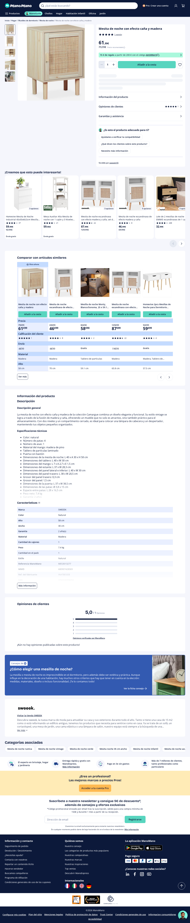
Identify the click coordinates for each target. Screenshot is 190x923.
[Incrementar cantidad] (114, 64)
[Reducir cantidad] (102, 64)
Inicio (7, 20)
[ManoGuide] (183, 915)
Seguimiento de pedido (16, 846)
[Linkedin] (127, 874)
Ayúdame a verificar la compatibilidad (120, 137)
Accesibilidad (95, 919)
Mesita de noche (47, 20)
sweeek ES (114, 163)
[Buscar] (42, 6)
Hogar (14, 20)
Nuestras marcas (73, 859)
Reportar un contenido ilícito (19, 864)
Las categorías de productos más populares (87, 850)
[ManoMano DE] (89, 885)
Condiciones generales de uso (130, 914)
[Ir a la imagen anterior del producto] (23, 62)
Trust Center (106, 914)
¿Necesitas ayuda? (14, 855)
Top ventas (70, 868)
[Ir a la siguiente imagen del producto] (87, 62)
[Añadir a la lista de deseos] (180, 64)
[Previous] (160, 377)
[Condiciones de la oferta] (181, 55)
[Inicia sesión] (176, 5)
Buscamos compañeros (16, 873)
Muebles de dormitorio (28, 20)
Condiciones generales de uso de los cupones (28, 882)
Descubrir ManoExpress (77, 873)
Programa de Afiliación (16, 877)
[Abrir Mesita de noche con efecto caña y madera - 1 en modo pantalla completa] (56, 62)
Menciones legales (53, 914)
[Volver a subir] (181, 885)
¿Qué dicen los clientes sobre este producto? (124, 143)
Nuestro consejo (73, 846)
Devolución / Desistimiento (18, 850)
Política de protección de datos (81, 914)
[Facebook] (134, 874)
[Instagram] (142, 874)
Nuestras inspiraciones (76, 864)
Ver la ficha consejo (134, 688)
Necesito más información (114, 150)
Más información (132, 829)
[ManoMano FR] (67, 885)
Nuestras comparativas (76, 855)
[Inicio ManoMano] (20, 5)
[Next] (169, 377)
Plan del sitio (35, 914)
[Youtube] (149, 874)
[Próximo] (181, 243)
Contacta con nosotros (16, 859)
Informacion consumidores (162, 914)
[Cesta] (183, 5)
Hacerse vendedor (14, 868)
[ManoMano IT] (74, 885)
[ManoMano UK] (81, 885)
